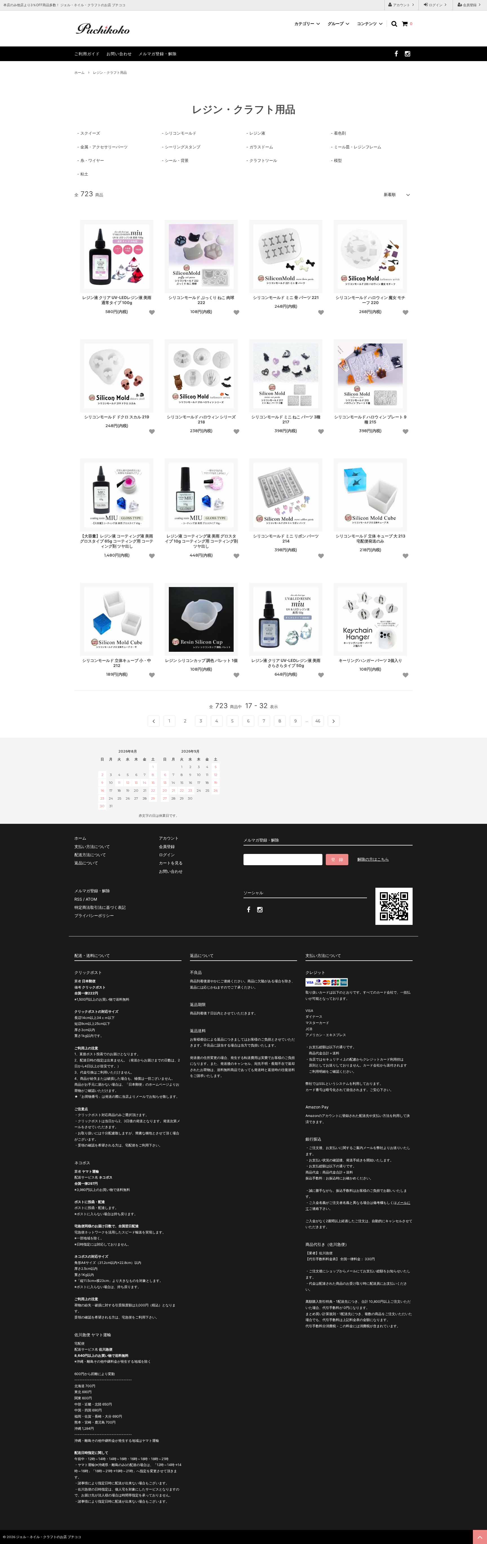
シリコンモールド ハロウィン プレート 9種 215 (370, 419)
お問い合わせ (119, 53)
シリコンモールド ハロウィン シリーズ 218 (201, 419)
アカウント (401, 5)
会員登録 (469, 5)
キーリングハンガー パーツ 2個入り (370, 660)
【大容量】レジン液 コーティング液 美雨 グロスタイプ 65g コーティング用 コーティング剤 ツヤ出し (116, 541)
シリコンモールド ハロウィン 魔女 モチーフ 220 (370, 300)
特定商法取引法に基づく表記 (100, 907)
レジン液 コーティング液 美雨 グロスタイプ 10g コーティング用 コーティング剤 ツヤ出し (201, 541)
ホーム (79, 72)
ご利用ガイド (87, 53)
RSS (78, 899)
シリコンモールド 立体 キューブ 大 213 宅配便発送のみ (370, 538)
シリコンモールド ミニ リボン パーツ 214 (286, 538)
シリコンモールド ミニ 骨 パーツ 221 (286, 297)
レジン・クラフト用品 (110, 72)
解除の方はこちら (373, 859)
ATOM (91, 899)
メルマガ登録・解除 (158, 53)
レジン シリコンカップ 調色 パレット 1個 (201, 660)
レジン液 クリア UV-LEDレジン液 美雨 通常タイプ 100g (116, 300)
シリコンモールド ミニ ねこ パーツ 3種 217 (285, 419)
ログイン (435, 5)
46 (317, 721)
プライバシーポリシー (94, 915)
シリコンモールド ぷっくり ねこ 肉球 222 (201, 300)
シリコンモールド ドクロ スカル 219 (116, 416)
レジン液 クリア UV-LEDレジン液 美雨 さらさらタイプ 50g (285, 663)
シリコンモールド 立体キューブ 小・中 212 (116, 663)
